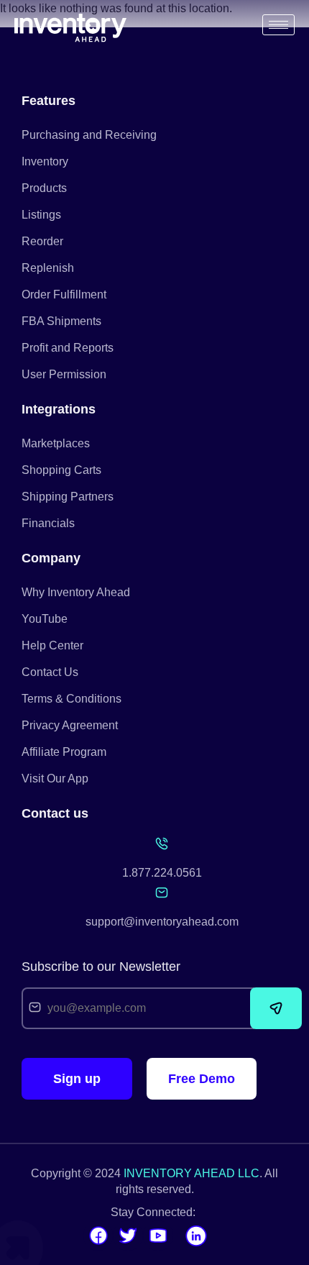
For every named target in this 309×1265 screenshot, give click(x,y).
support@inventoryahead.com (162, 921)
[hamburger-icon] (278, 24)
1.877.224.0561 (162, 873)
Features (48, 100)
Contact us (55, 813)
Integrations (59, 409)
